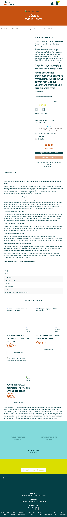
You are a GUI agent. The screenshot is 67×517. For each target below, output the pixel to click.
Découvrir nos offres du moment (33, 470)
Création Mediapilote (63, 513)
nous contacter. (49, 166)
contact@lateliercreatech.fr (37, 495)
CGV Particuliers (39, 513)
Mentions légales (13, 513)
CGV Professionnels (48, 513)
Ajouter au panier (49, 157)
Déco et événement (17, 29)
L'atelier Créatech (6, 29)
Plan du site (55, 513)
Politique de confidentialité (21, 513)
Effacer (55, 101)
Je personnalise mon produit (48, 153)
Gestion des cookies (32, 513)
